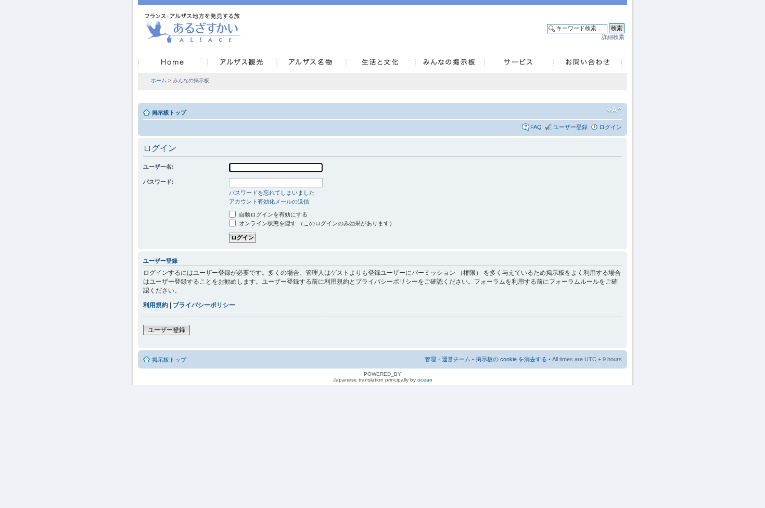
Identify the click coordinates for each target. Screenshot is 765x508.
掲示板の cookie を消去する (511, 359)
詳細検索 (613, 37)
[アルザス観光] (241, 62)
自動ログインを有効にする (272, 214)
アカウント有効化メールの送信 (269, 201)
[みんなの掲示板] (449, 62)
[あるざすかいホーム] (195, 26)
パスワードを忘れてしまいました (272, 192)
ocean (424, 380)
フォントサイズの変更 (614, 110)
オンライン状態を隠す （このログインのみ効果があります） (316, 223)
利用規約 (155, 305)
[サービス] (518, 62)
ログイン (610, 127)
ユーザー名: (158, 166)
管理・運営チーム (447, 359)
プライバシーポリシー (204, 305)
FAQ (536, 127)
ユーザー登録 (570, 127)
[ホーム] (172, 62)
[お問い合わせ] (587, 62)
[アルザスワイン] (311, 62)
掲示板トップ (169, 112)
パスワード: (158, 182)
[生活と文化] (380, 62)
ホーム (159, 80)
